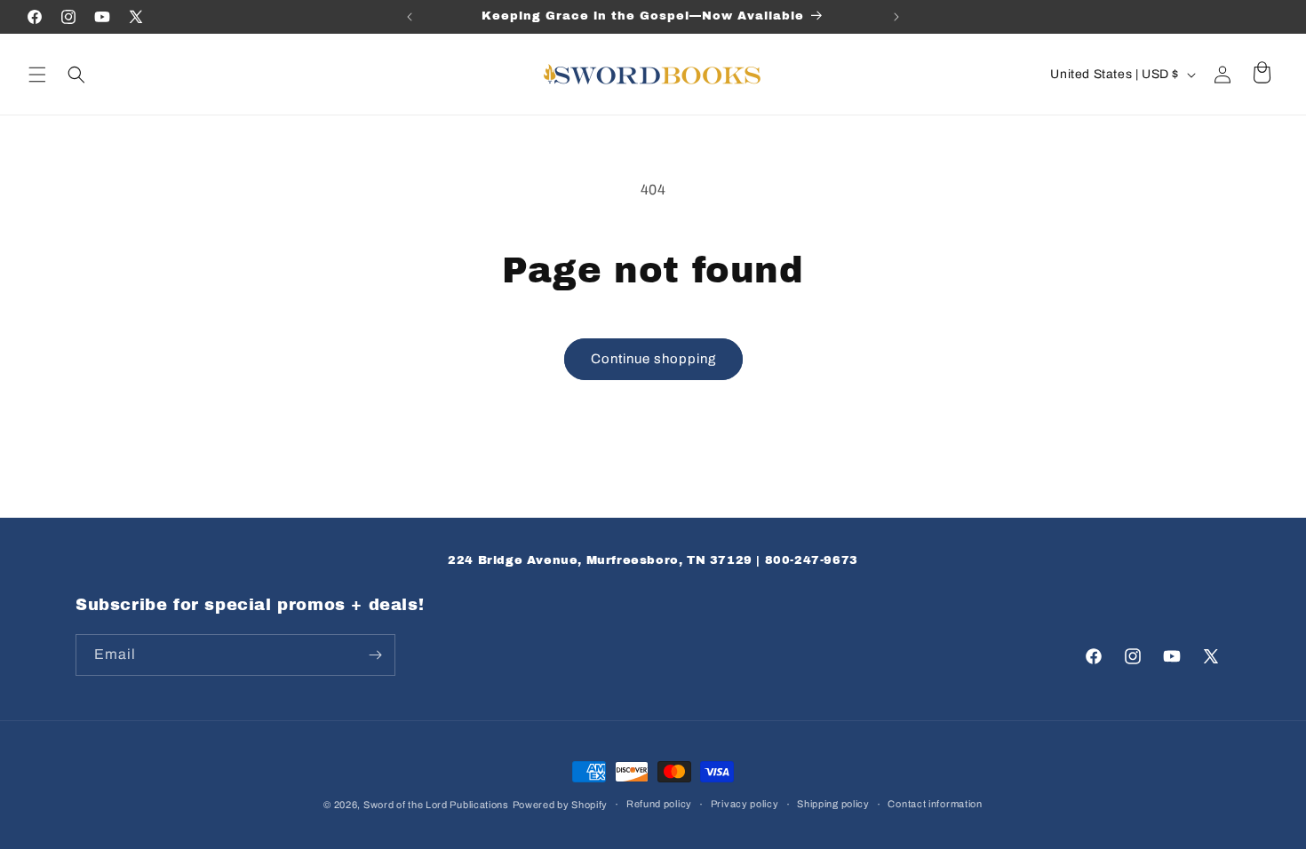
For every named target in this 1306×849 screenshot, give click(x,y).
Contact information (935, 803)
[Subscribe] (374, 655)
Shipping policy (833, 803)
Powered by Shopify (561, 804)
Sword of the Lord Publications (436, 804)
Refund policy (659, 803)
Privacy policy (745, 803)
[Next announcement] (896, 17)
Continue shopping (653, 359)
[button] (37, 74)
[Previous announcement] (409, 17)
